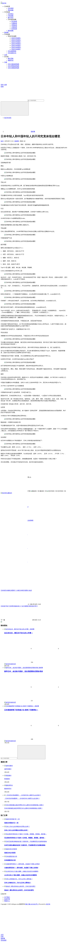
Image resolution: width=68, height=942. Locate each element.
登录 (2, 84)
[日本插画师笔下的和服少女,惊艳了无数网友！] (19, 706)
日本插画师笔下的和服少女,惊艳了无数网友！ (21, 710)
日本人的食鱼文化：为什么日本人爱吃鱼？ (17, 882)
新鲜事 (6, 32)
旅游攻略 (10, 30)
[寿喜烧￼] (7, 775)
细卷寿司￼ (7, 788)
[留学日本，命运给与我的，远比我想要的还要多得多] (21, 667)
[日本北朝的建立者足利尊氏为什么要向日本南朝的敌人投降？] (24, 805)
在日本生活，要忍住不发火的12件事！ (18, 633)
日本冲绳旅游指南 (13, 66)
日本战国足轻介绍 (10, 860)
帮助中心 (7, 901)
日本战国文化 (12, 53)
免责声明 (7, 899)
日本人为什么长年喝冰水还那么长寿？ (16, 830)
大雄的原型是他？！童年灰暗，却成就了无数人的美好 (21, 867)
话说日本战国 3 (16, 42)
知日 (2, 141)
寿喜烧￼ (7, 779)
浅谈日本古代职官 (10, 852)
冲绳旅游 (14, 25)
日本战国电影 (12, 51)
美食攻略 (10, 10)
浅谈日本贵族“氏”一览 (11, 823)
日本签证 (10, 14)
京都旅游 (14, 23)
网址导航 (10, 58)
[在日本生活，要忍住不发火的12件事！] (17, 629)
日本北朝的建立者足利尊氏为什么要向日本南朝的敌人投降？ (23, 808)
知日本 (48, 904)
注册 (5, 84)
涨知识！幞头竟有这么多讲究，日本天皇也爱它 (19, 890)
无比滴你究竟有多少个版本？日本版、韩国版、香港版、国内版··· (24, 837)
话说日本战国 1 (16, 38)
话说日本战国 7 (16, 49)
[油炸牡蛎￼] (8, 765)
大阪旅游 (14, 27)
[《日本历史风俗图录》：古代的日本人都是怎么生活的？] (22, 795)
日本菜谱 (10, 8)
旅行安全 (10, 17)
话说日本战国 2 (16, 40)
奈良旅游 (14, 28)
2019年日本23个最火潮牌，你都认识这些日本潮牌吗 (20, 875)
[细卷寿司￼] (8, 785)
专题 (5, 62)
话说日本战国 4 (16, 43)
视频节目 (10, 60)
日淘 (5, 55)
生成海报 (30, 520)
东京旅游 (14, 21)
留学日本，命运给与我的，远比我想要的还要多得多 (23, 671)
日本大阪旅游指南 (13, 64)
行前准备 (10, 15)
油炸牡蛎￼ (7, 769)
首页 (7, 117)
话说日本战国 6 (16, 47)
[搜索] (15, 108)
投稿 (2, 86)
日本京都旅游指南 (13, 68)
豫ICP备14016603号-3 (32, 904)
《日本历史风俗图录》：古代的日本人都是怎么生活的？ (22, 798)
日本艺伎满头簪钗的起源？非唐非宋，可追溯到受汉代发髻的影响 (24, 845)
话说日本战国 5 (16, 45)
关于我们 (7, 897)
